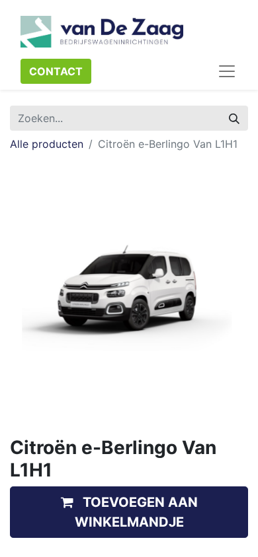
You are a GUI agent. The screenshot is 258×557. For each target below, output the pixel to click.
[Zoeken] (234, 118)
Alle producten (46, 143)
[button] (129, 512)
